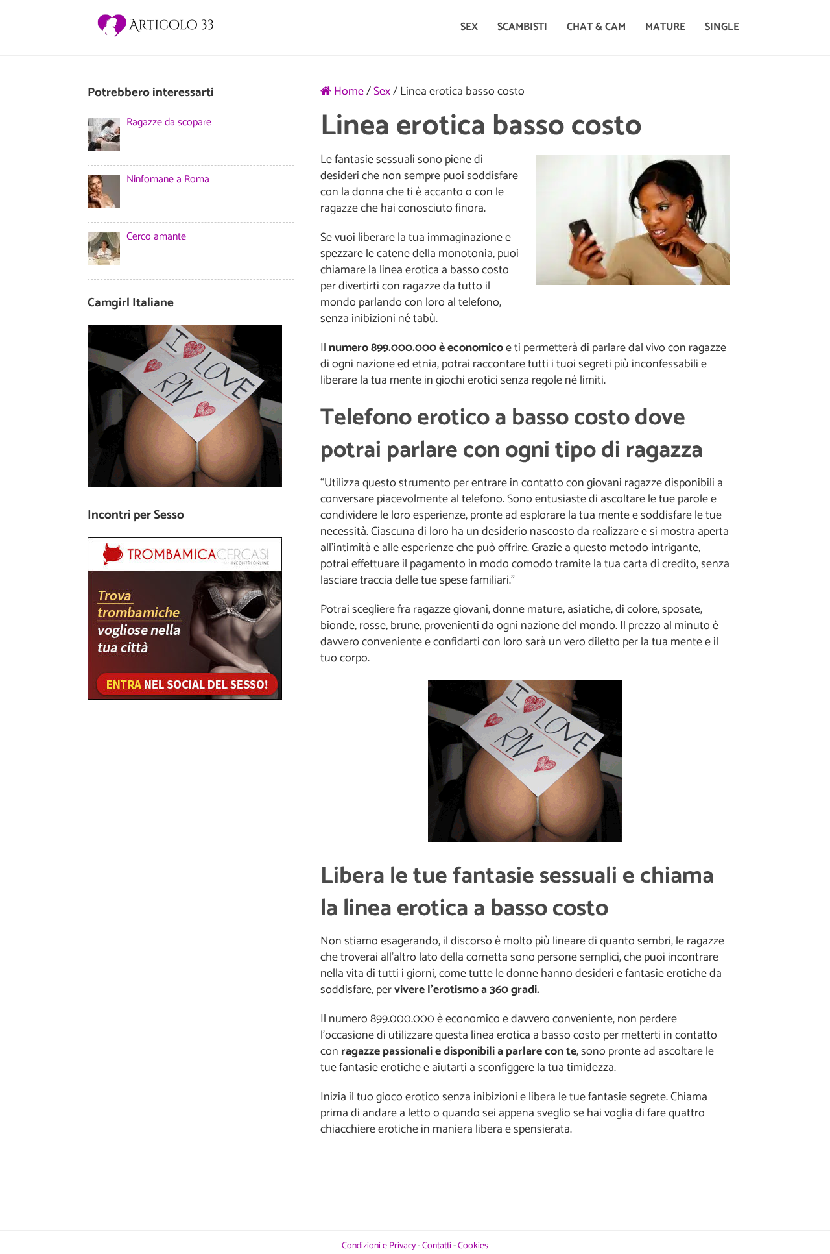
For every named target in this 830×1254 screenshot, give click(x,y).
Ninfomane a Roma (167, 179)
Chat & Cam (596, 27)
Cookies (473, 1245)
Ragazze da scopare (168, 122)
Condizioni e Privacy (379, 1245)
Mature (665, 27)
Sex (469, 27)
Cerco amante (156, 236)
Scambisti (522, 27)
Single (722, 27)
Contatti (436, 1245)
